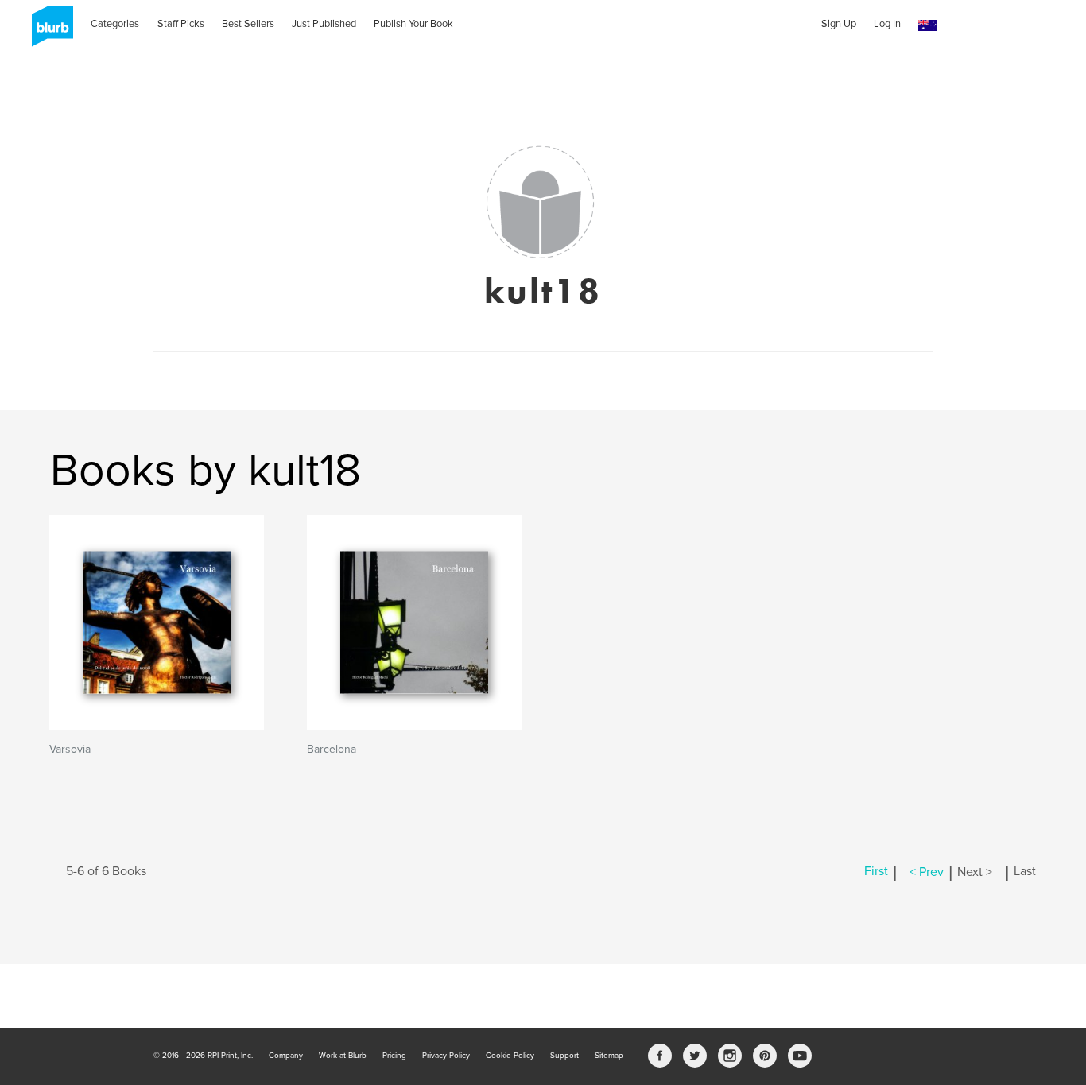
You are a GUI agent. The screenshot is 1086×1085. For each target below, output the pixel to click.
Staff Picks (180, 23)
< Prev (927, 872)
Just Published (324, 23)
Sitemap (609, 1055)
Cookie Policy (510, 1055)
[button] (927, 26)
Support (564, 1055)
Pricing (394, 1055)
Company (286, 1055)
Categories (115, 23)
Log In (887, 23)
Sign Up (838, 23)
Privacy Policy (446, 1055)
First (876, 872)
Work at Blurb (343, 1055)
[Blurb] (47, 32)
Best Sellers (248, 23)
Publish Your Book (413, 23)
